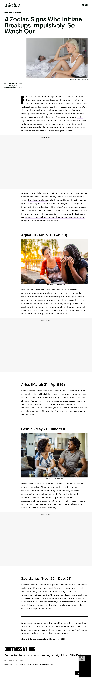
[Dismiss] (88, 657)
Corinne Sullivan (14, 83)
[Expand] (81, 657)
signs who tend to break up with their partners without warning (55, 217)
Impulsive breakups (37, 200)
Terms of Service (39, 664)
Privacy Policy (50, 664)
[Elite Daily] (12, 5)
